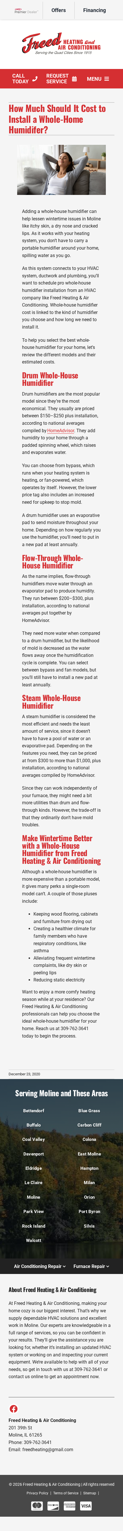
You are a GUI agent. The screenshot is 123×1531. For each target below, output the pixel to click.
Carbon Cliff (89, 1125)
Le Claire (33, 1182)
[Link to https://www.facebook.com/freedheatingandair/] (14, 1409)
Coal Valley (33, 1139)
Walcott (33, 1240)
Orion (89, 1197)
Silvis (89, 1226)
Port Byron (89, 1211)
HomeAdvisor (60, 430)
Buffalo (34, 1125)
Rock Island (33, 1226)
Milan (89, 1182)
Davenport (33, 1154)
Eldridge (33, 1168)
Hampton (89, 1168)
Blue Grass (89, 1110)
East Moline (89, 1154)
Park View (33, 1211)
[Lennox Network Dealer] (29, 10)
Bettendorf (33, 1110)
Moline (33, 1197)
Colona (89, 1139)
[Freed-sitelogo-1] (61, 25)
